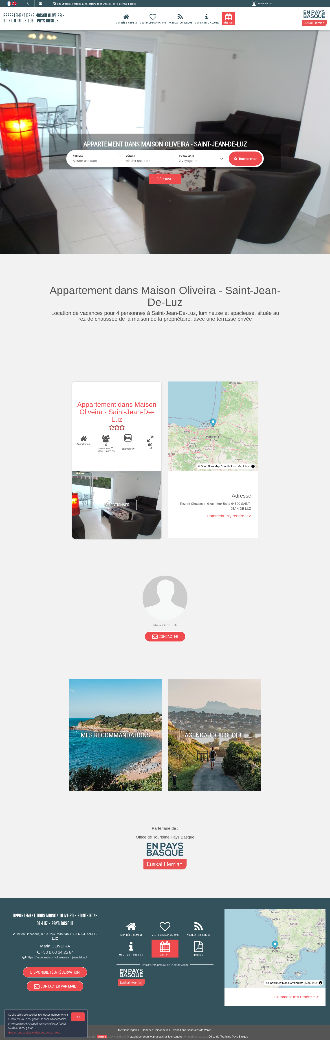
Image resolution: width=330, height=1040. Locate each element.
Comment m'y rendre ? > (229, 516)
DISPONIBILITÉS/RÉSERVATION (55, 972)
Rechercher (247, 158)
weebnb (102, 1037)
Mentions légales (128, 1030)
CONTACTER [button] (168, 636)
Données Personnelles (156, 1030)
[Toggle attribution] (253, 466)
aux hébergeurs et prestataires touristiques (156, 1036)
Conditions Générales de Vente (192, 1030)
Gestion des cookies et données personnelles (34, 1032)
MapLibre (243, 466)
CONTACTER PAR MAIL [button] (58, 986)
